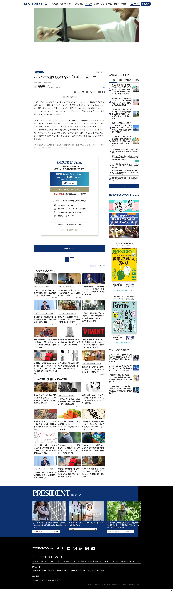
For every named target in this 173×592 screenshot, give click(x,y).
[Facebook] (58, 548)
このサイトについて (55, 561)
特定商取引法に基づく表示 (101, 561)
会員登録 (147, 4)
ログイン (136, 4)
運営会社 (123, 561)
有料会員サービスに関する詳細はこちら (69, 224)
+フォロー (49, 85)
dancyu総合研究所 (53, 580)
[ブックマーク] (104, 87)
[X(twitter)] (62, 548)
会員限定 (109, 4)
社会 (102, 4)
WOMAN (51, 570)
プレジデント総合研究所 (39, 580)
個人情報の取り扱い (84, 561)
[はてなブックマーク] (68, 548)
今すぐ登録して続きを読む (69, 190)
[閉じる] (172, 591)
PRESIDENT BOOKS (78, 570)
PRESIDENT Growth (39, 570)
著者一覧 (43, 561)
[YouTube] (93, 549)
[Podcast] (87, 548)
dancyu (59, 570)
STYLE (66, 570)
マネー (71, 4)
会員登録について (69, 561)
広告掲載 (115, 561)
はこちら (124, 290)
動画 (116, 4)
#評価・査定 (39, 72)
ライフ (96, 4)
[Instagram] (75, 548)
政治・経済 (79, 4)
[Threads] (80, 548)
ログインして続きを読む (69, 230)
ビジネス (63, 4)
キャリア (88, 4)
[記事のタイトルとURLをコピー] (95, 92)
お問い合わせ (133, 561)
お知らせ (35, 561)
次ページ (72, 97)
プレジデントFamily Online (96, 570)
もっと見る (123, 186)
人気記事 (55, 4)
